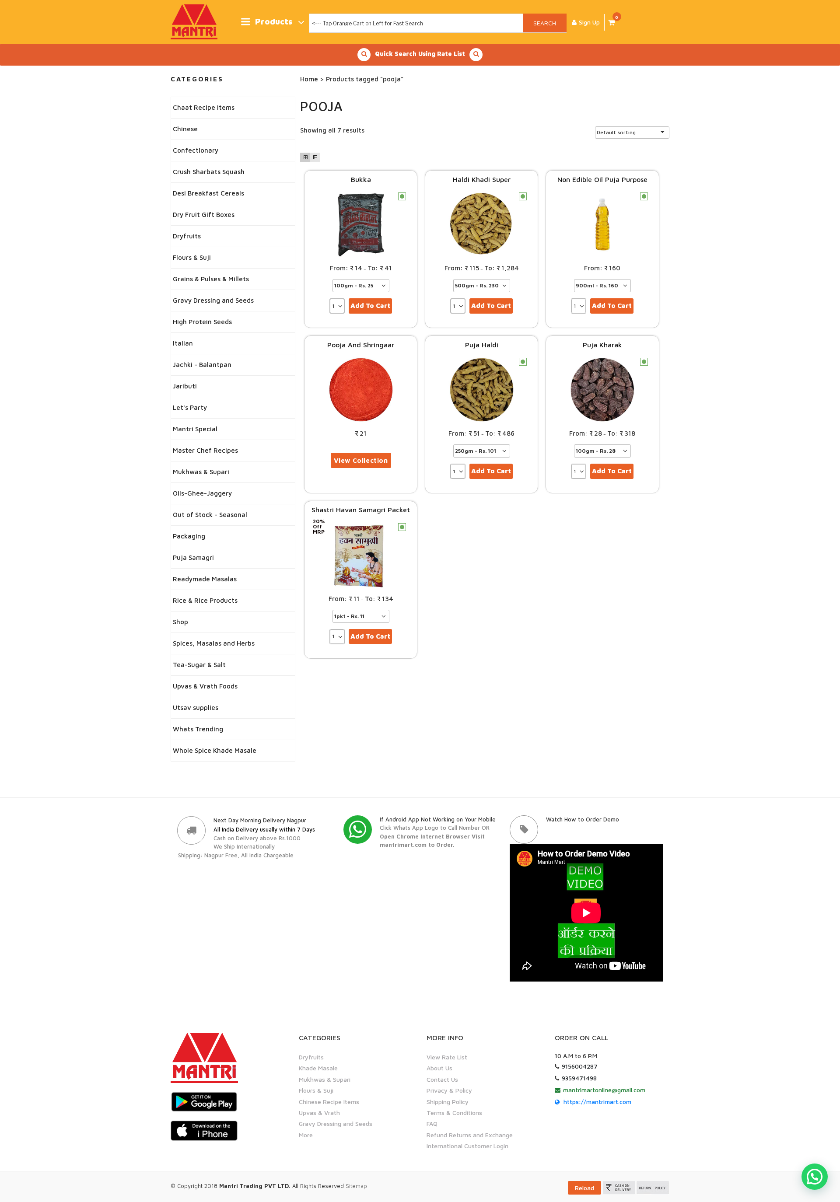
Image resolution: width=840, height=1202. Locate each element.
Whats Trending (198, 729)
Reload (584, 1188)
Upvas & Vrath (319, 1112)
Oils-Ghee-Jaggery (202, 493)
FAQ (432, 1123)
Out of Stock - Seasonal (210, 514)
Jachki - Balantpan (202, 364)
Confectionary (195, 150)
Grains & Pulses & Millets (211, 279)
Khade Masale (318, 1068)
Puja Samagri (193, 557)
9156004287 (580, 1066)
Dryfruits (187, 236)
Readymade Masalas (205, 579)
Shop (180, 621)
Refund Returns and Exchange (470, 1135)
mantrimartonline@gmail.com (604, 1090)
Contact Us (442, 1079)
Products (273, 21)
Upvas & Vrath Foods (205, 686)
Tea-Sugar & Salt (199, 664)
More (306, 1135)
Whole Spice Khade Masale (214, 750)
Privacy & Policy (449, 1090)
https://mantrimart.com (597, 1101)
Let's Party (190, 407)
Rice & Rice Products (205, 600)
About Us (439, 1068)
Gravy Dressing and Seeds (213, 300)
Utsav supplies (195, 707)
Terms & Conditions (454, 1112)
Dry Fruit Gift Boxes (203, 214)
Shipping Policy (448, 1101)
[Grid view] (305, 157)
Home (309, 79)
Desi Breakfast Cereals (208, 193)
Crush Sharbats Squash (209, 171)
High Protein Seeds (202, 321)
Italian (183, 343)
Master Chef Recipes (205, 450)
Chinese (185, 129)
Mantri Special (195, 429)
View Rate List (447, 1057)
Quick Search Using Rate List (420, 53)
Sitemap (356, 1185)
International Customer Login (467, 1146)
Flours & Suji (192, 257)
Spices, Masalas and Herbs (214, 643)
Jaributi (185, 386)
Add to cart (370, 305)
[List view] (315, 157)
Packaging (189, 536)
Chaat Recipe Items (203, 107)
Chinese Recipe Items (329, 1101)
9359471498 (579, 1078)
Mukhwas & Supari (201, 471)
